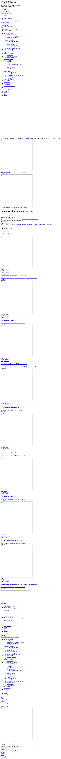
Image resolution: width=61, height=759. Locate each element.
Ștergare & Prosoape (11, 42)
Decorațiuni (9, 38)
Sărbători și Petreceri (11, 51)
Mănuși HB (9, 61)
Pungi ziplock (10, 78)
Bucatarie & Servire (12, 138)
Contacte (6, 631)
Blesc (2, 543)
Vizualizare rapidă (5, 270)
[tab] (32, 228)
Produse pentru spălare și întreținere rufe (16, 46)
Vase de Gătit (10, 34)
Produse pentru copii (11, 57)
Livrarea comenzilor (8, 617)
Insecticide (9, 60)
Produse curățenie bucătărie (13, 41)
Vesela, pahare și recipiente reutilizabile (16, 36)
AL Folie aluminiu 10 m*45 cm (10, 407)
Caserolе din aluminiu (21, 224)
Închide (2, 698)
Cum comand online (8, 616)
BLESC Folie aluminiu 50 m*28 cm (11, 540)
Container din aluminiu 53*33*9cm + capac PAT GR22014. (19, 584)
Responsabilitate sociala (9, 606)
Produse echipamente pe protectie (14, 64)
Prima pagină (4, 138)
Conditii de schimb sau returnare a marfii (13, 618)
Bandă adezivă (10, 55)
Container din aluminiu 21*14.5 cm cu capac (11, 207)
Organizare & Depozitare (12, 45)
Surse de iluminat (11, 67)
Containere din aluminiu (32, 224)
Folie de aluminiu (19, 410)
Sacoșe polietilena (11, 73)
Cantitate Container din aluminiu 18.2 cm (12, 220)
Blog (5, 630)
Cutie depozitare (10, 44)
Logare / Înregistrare (8, 694)
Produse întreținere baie (12, 69)
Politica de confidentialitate (10, 608)
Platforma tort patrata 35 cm (9, 496)
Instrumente (9, 68)
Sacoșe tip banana (11, 76)
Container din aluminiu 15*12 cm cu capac (11, 172)
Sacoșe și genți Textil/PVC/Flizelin (15, 75)
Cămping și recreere (11, 63)
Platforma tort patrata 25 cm (9, 453)
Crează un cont (4, 706)
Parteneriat (6, 610)
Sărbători (9, 52)
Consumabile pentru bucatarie (24, 138)
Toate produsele (7, 626)
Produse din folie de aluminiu (38, 138)
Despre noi (6, 627)
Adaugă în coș (4, 221)
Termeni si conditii (8, 620)
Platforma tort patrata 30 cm (9, 320)
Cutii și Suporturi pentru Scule (14, 48)
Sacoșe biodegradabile (12, 72)
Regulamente (7, 607)
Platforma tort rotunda (20, 323)
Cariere (5, 628)
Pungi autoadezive (11, 79)
